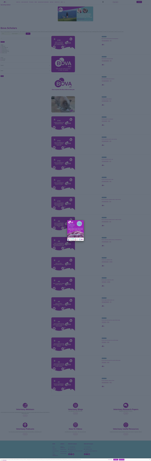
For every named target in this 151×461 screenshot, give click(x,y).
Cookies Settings (110, 459)
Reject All (116, 459)
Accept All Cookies (121, 459)
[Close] (150, 459)
